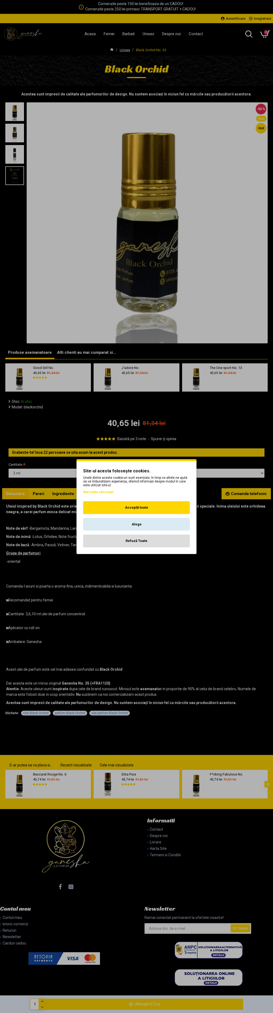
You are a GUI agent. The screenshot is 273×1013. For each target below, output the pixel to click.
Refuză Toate (136, 541)
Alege (137, 524)
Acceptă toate (136, 507)
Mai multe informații (98, 492)
